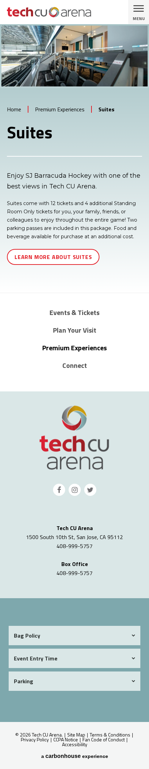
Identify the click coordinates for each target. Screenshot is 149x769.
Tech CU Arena (74, 437)
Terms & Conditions (110, 734)
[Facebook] (59, 490)
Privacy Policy (35, 739)
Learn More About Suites (53, 257)
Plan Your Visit (74, 330)
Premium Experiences (60, 109)
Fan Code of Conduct (103, 739)
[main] (74, 158)
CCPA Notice (65, 739)
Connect (74, 365)
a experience (74, 756)
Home (14, 109)
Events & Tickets (74, 312)
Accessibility (74, 744)
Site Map (76, 734)
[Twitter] (90, 490)
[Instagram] (75, 490)
